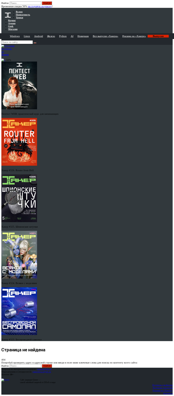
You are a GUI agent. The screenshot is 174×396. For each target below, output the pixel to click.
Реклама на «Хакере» (134, 36)
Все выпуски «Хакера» (105, 36)
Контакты (168, 393)
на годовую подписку (40, 6)
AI (72, 36)
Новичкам (83, 36)
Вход (170, 4)
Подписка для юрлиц (163, 387)
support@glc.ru (44, 369)
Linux (27, 36)
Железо (51, 36)
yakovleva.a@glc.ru (41, 371)
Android (38, 36)
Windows (15, 36)
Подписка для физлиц (162, 385)
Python (63, 36)
